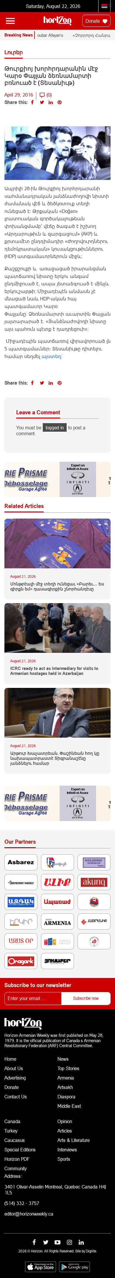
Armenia (66, 1077)
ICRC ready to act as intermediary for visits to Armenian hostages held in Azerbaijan (54, 671)
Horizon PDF (16, 1159)
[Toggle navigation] (10, 21)
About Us (13, 1068)
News (63, 1059)
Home (10, 1059)
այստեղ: (52, 356)
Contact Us (15, 1096)
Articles (65, 1130)
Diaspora (66, 1096)
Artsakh (65, 1087)
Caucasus (14, 1140)
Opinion (65, 1121)
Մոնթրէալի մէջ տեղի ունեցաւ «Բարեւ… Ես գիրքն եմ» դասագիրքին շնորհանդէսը (57, 586)
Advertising (15, 1077)
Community (15, 1168)
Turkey (10, 1130)
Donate (93, 21)
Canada (12, 1121)
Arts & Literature (74, 1140)
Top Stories (68, 1068)
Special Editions (20, 1149)
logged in (55, 427)
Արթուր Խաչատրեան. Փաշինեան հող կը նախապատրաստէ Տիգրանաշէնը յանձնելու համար (54, 758)
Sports (64, 1159)
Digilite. (91, 1251)
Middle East (69, 1106)
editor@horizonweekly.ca (28, 1213)
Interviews (67, 1149)
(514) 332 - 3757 (21, 1203)
